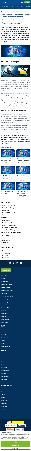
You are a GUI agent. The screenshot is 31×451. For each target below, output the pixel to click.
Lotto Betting (5, 235)
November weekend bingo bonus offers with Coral (22, 177)
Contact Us (6, 270)
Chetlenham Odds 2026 (8, 205)
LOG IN (22, 2)
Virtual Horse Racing (7, 215)
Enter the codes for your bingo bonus (6, 159)
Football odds (6, 220)
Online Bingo (5, 251)
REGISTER (27, 2)
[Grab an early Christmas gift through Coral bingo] (23, 153)
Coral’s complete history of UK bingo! (6, 176)
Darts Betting (6, 240)
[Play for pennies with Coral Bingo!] (8, 186)
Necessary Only (15, 445)
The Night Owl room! (13, 139)
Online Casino (6, 253)
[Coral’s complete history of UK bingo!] (8, 170)
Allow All (15, 442)
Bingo (6, 11)
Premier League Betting (8, 223)
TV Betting (5, 242)
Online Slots (5, 258)
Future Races (5, 210)
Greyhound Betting (7, 238)
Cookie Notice (25, 437)
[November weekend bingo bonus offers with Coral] (23, 170)
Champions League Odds (9, 225)
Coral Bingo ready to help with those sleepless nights (22, 193)
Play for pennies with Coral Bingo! (7, 192)
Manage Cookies (15, 448)
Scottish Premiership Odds (9, 227)
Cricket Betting (6, 245)
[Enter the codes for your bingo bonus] (8, 153)
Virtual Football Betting (8, 230)
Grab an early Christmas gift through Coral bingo (23, 160)
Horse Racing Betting (8, 208)
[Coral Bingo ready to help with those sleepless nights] (23, 186)
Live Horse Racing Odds (8, 212)
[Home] (1, 11)
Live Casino (5, 255)
